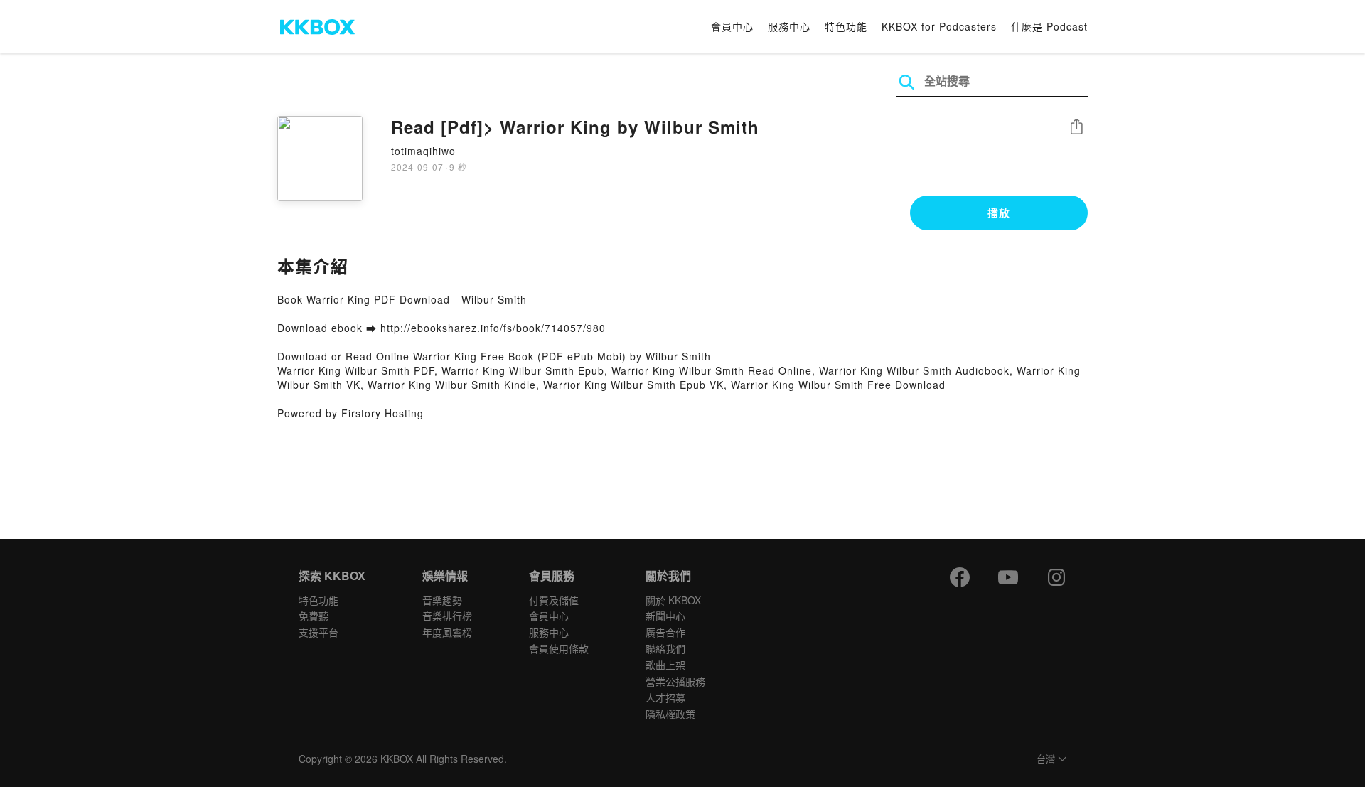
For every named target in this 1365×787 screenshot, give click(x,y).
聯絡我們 (665, 648)
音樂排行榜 (447, 616)
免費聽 (313, 616)
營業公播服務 (675, 681)
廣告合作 (665, 632)
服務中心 (789, 26)
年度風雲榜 (447, 632)
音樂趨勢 (442, 600)
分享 (1076, 127)
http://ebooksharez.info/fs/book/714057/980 (493, 328)
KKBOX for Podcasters (939, 26)
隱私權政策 (670, 714)
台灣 (1046, 759)
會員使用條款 (559, 648)
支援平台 (318, 632)
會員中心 (732, 26)
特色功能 (846, 26)
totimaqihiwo (423, 151)
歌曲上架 (665, 665)
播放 (998, 212)
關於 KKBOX (673, 600)
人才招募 (665, 697)
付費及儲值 (554, 600)
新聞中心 (665, 616)
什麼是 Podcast (1049, 26)
